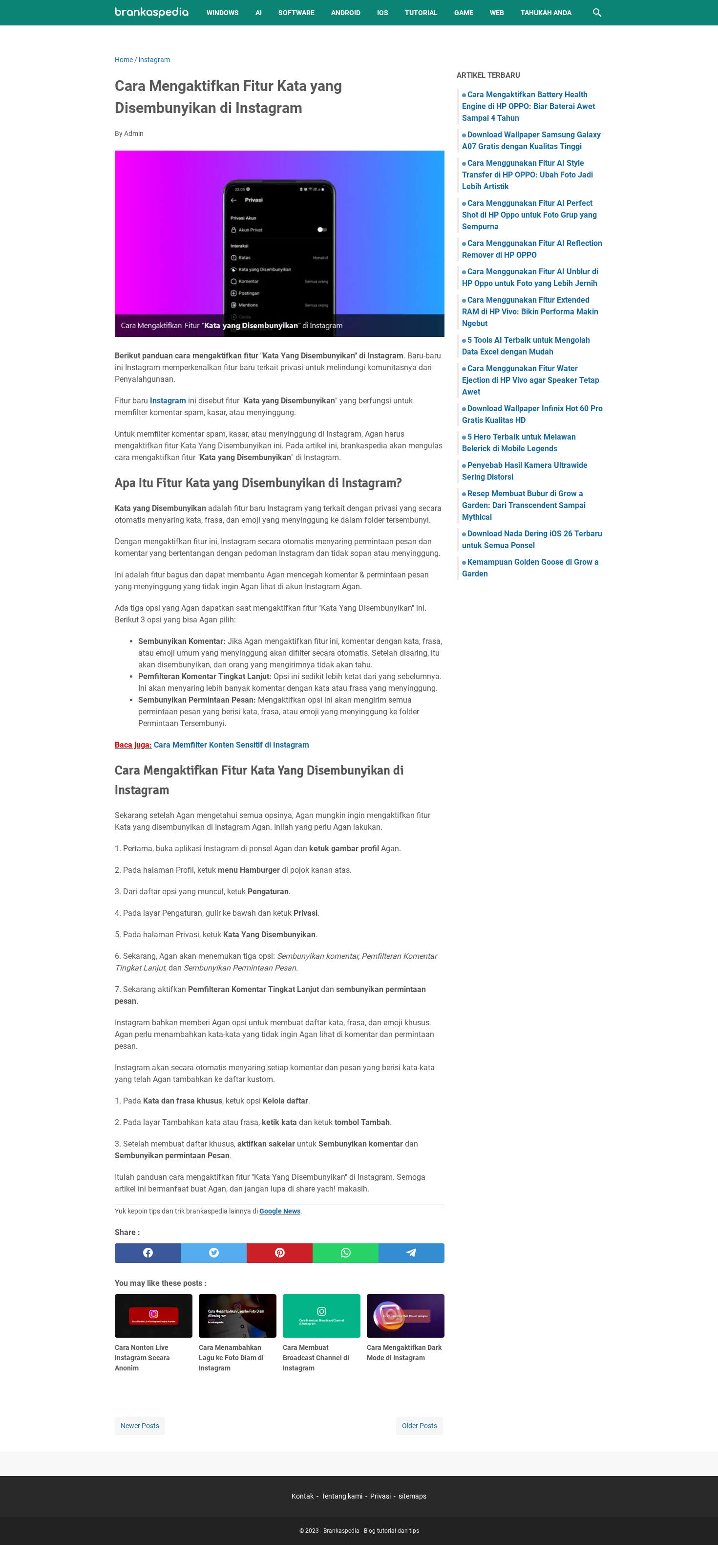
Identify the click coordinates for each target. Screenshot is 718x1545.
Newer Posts (140, 1426)
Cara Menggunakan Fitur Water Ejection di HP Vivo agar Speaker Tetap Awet (530, 380)
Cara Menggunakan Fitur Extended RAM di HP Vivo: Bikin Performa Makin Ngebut (530, 311)
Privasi (380, 1496)
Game (463, 13)
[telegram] (411, 1253)
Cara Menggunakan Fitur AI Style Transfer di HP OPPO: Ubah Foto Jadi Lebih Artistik (527, 174)
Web (497, 13)
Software (296, 13)
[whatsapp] (346, 1253)
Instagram (168, 400)
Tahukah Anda (546, 13)
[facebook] (148, 1253)
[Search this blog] (597, 13)
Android (345, 13)
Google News (279, 1211)
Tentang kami (341, 1496)
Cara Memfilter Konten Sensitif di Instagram (231, 745)
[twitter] (214, 1253)
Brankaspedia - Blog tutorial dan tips (371, 1530)
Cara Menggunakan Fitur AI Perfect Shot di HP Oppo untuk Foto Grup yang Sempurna (529, 215)
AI (258, 13)
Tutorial (421, 13)
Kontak (303, 1496)
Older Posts (419, 1426)
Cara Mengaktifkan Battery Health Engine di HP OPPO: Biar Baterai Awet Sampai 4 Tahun (528, 106)
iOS (382, 13)
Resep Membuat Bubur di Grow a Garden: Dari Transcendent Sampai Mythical (524, 505)
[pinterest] (280, 1253)
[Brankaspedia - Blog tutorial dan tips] (152, 12)
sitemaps (412, 1496)
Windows (223, 13)
